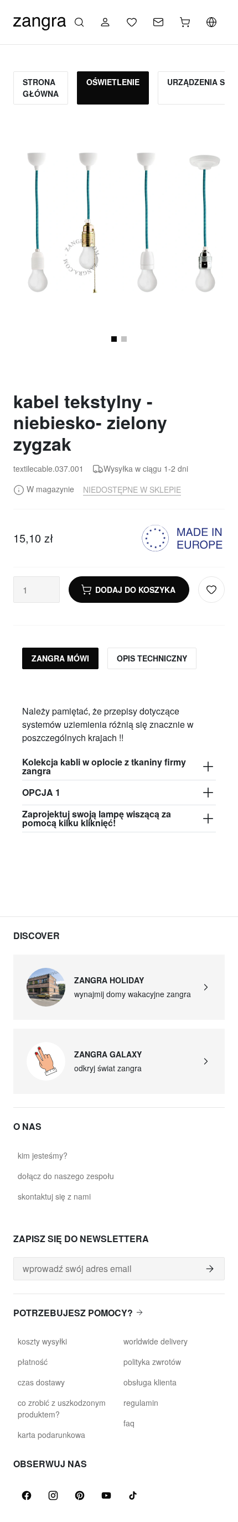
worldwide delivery (155, 1341)
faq (128, 1423)
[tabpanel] (119, 755)
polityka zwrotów (152, 1361)
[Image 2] (124, 339)
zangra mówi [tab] (60, 658)
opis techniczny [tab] (152, 658)
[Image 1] (114, 339)
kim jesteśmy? (43, 1155)
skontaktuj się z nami (54, 1196)
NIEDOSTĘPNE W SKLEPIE (132, 489)
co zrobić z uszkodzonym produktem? (62, 1408)
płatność (33, 1361)
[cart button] (185, 22)
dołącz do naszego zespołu (66, 1175)
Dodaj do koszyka (135, 589)
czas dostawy (41, 1382)
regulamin (140, 1402)
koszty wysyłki (42, 1341)
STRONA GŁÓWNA (41, 87)
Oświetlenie (112, 81)
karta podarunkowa (51, 1434)
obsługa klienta (150, 1382)
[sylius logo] (39, 20)
